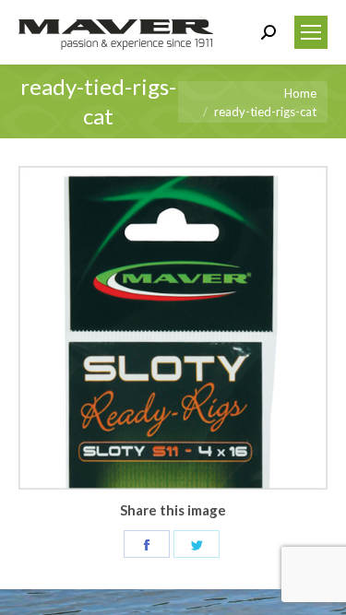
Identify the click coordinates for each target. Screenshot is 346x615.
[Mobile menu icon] (311, 32)
